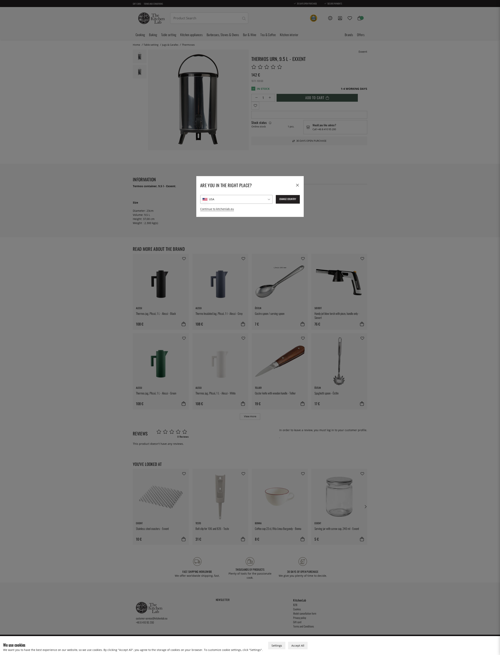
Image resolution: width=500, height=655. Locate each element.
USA (211, 199)
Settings (276, 645)
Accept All (297, 645)
